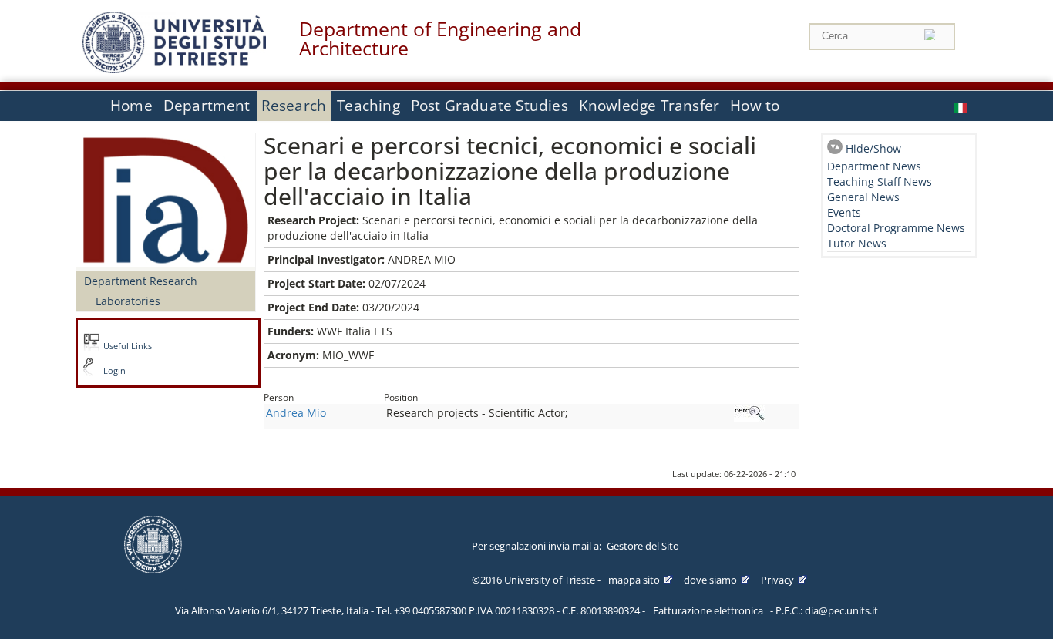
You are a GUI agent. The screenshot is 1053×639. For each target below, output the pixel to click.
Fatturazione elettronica (708, 610)
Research (294, 106)
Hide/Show (873, 148)
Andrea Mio (296, 412)
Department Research (140, 281)
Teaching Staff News (879, 181)
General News (863, 197)
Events (844, 212)
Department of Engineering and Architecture (440, 38)
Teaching (368, 106)
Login (114, 370)
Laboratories (128, 301)
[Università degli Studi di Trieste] (174, 69)
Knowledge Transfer (649, 106)
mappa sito (634, 580)
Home (131, 106)
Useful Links (127, 346)
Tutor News (856, 243)
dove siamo (710, 580)
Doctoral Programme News (896, 227)
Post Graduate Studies (489, 106)
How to (754, 106)
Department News (874, 166)
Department (207, 106)
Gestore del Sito (643, 546)
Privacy (777, 580)
